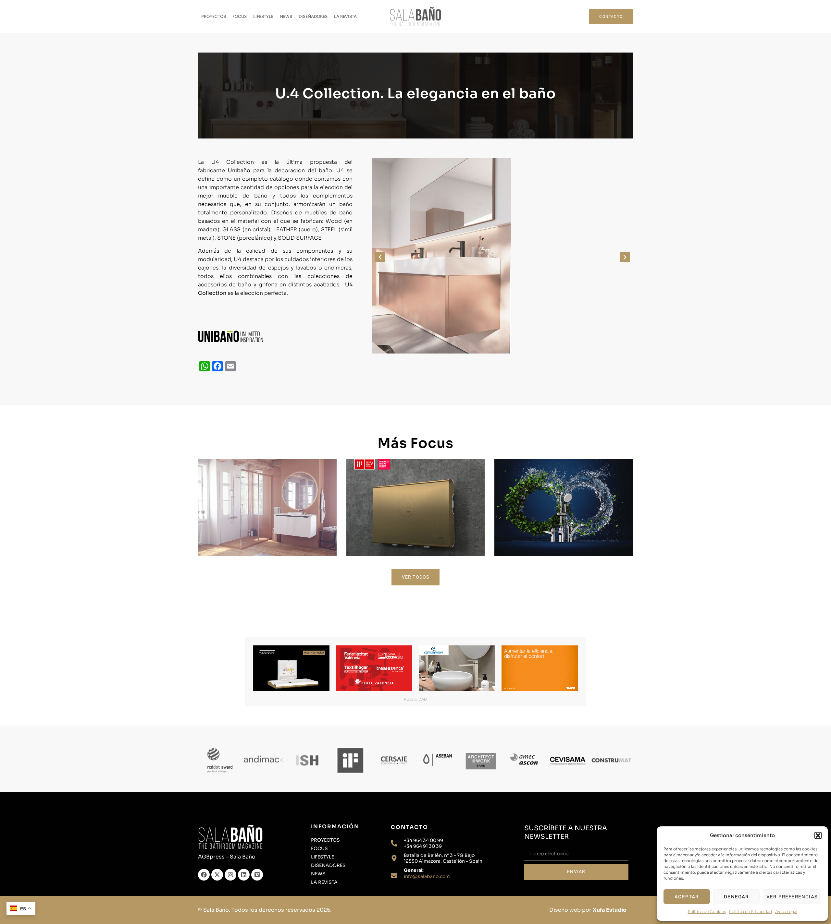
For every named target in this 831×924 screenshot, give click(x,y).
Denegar (736, 896)
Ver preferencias (792, 896)
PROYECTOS (213, 16)
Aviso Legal (786, 911)
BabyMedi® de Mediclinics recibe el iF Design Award (415, 502)
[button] (818, 835)
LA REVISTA (345, 16)
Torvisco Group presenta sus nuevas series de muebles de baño (267, 501)
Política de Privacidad (750, 911)
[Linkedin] (244, 875)
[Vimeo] (257, 875)
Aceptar (687, 896)
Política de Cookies (707, 911)
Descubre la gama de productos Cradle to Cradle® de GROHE (563, 502)
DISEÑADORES (313, 16)
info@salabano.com (427, 876)
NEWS (286, 16)
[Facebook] (204, 875)
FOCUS (239, 16)
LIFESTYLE (263, 16)
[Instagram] (230, 875)
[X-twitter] (217, 875)
